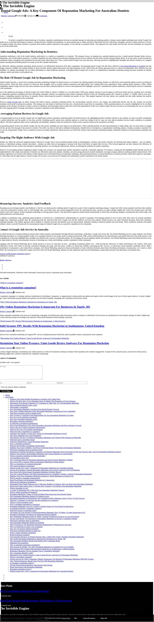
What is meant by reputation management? (25, 478)
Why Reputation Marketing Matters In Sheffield (27, 523)
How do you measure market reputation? (24, 529)
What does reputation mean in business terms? (26, 450)
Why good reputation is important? (22, 466)
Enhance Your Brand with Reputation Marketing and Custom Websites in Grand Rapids (41, 454)
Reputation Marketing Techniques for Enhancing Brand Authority (33, 515)
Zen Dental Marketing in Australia (132, 66)
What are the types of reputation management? (26, 429)
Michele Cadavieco (8, 16)
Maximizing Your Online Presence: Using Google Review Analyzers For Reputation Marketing (44, 555)
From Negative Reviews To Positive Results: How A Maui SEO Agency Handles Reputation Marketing (47, 537)
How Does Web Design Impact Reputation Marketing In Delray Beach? (35, 472)
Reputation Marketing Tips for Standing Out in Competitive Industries (35, 551)
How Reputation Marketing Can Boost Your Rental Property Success (34, 409)
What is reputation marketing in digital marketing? (27, 456)
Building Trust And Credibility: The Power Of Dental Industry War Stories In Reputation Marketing (45, 448)
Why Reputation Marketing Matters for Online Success (29, 496)
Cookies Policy (65, 618)
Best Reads (9, 397)
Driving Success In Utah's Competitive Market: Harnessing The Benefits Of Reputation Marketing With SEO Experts (52, 559)
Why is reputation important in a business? (25, 504)
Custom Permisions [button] (89, 618)
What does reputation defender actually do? (25, 531)
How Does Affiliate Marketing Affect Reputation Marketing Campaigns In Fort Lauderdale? (43, 411)
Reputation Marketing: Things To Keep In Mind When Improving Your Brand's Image (40, 494)
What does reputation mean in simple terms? (25, 413)
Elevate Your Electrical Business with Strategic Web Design (31, 565)
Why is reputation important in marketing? (25, 545)
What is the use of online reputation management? (27, 427)
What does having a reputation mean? (23, 510)
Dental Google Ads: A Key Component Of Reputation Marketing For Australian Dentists (41, 468)
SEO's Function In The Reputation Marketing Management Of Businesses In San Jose (40, 525)
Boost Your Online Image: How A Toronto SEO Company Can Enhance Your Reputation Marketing (46, 486)
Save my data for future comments (13, 387)
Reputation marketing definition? (21, 421)
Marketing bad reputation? (19, 543)
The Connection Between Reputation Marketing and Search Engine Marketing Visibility (41, 460)
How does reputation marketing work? (23, 419)
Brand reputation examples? (20, 535)
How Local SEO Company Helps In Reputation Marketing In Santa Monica (37, 462)
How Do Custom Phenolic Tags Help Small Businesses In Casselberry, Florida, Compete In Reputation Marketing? (51, 474)
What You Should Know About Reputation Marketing (29, 442)
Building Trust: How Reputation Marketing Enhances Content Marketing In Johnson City (42, 476)
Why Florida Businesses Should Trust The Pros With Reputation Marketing (36, 561)
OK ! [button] (75, 618)
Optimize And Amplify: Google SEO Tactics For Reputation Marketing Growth (38, 434)
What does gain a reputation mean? (22, 440)
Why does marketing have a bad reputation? (25, 436)
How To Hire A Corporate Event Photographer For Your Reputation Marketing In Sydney (42, 415)
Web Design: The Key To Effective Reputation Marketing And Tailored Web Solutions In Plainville (45, 438)
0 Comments (42, 16)
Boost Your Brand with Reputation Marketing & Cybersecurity (32, 480)
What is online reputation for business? (23, 492)
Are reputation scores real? (19, 458)
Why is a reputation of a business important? (25, 464)
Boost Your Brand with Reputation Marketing (26, 567)
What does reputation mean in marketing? (24, 521)
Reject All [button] (104, 618)
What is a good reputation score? (21, 502)
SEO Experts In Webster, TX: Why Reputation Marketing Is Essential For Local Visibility (42, 547)
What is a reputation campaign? (21, 557)
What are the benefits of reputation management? (27, 446)
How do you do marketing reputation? (23, 417)
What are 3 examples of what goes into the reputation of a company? (34, 500)
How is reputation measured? (20, 444)
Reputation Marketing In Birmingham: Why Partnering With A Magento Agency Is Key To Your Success (47, 498)
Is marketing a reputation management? (24, 423)
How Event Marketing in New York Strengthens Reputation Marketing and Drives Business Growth (45, 425)
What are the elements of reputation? (23, 482)
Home (7, 395)
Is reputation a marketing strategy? (22, 563)
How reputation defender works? (21, 553)
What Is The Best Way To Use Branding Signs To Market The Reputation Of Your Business (43, 401)
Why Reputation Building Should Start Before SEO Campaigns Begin (35, 541)
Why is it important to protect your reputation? (26, 527)
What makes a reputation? (19, 407)
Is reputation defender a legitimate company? (26, 508)
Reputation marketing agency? (21, 569)
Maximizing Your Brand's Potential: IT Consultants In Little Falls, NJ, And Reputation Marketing (44, 403)
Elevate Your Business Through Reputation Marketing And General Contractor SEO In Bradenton (45, 470)
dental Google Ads (14, 102)
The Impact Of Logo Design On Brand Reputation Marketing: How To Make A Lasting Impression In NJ (47, 512)
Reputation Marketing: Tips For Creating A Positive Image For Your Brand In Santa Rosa (41, 506)
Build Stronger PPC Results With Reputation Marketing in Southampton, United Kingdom (42, 549)
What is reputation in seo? (19, 488)
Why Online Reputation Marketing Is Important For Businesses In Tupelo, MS (38, 539)
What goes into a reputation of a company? (25, 432)
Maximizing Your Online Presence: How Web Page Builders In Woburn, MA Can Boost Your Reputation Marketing (51, 484)
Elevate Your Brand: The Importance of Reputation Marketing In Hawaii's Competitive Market (43, 519)
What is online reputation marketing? (23, 533)
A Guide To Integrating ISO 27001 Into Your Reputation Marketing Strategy (37, 490)
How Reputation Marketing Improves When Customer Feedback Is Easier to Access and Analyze (44, 517)
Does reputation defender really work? (23, 405)
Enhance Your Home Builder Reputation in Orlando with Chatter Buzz (35, 399)
